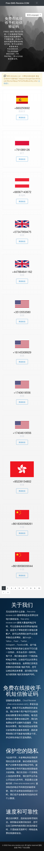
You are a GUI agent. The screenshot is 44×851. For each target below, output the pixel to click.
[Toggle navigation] (37, 2)
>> (8, 592)
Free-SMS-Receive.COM (17, 2)
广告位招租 (26, 847)
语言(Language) (33, 15)
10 (39, 588)
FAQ (20, 847)
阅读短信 (22, 117)
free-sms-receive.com (16, 845)
